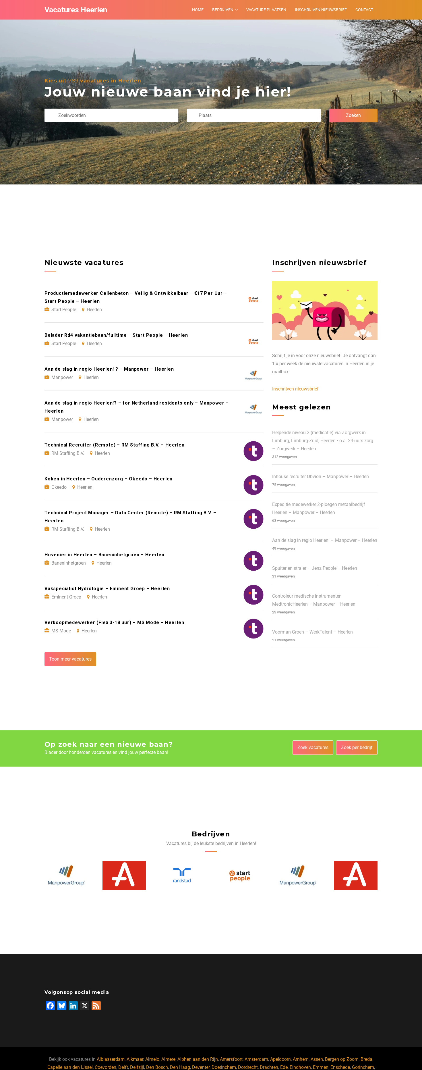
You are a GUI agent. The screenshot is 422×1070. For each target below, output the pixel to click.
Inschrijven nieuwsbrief (321, 9)
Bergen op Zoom (342, 1059)
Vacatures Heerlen (75, 10)
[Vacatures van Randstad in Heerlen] (124, 875)
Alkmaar (135, 1059)
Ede (284, 1067)
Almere (168, 1059)
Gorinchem (363, 1067)
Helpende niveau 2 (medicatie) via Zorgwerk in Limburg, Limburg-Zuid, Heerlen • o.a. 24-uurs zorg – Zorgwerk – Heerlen (322, 440)
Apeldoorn (280, 1059)
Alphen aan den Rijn (197, 1059)
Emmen (320, 1067)
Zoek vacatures (312, 747)
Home (198, 9)
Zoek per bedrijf (357, 747)
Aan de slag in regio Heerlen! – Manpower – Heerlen (324, 540)
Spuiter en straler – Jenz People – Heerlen (314, 568)
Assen (317, 1059)
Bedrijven (222, 9)
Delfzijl (137, 1067)
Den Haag (180, 1067)
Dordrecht (248, 1067)
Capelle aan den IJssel (70, 1067)
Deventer (201, 1067)
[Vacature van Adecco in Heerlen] (66, 875)
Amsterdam (256, 1059)
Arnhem (301, 1059)
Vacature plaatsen (266, 9)
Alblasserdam (111, 1059)
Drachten (269, 1067)
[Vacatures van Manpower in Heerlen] (240, 875)
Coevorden (105, 1067)
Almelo (152, 1059)
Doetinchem (224, 1067)
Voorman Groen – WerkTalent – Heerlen (312, 632)
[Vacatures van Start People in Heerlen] (182, 875)
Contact (364, 9)
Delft (123, 1067)
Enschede (340, 1067)
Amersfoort (231, 1059)
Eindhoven (300, 1067)
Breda (366, 1059)
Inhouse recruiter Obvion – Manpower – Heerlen (320, 476)
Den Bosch (157, 1067)
